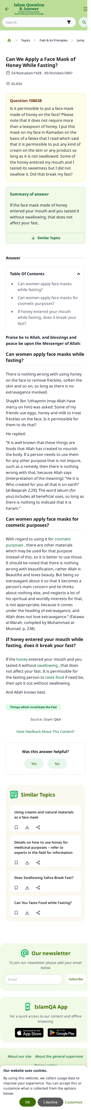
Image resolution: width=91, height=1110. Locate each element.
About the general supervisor (59, 1056)
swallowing (47, 665)
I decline (50, 1102)
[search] (84, 22)
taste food (54, 677)
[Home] (9, 40)
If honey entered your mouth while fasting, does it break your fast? (47, 317)
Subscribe (76, 979)
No (57, 763)
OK (27, 1102)
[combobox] (36, 22)
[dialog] (43, 1087)
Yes (34, 763)
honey (22, 659)
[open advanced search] (69, 22)
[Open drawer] (85, 9)
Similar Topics (48, 237)
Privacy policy (45, 1065)
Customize (73, 1102)
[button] (16, 827)
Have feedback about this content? (45, 731)
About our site (19, 1056)
